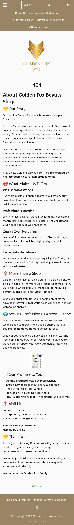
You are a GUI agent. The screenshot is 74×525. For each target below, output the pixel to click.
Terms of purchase (55, 499)
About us (37, 499)
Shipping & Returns (18, 499)
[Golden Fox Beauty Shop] (37, 55)
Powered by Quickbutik (37, 522)
